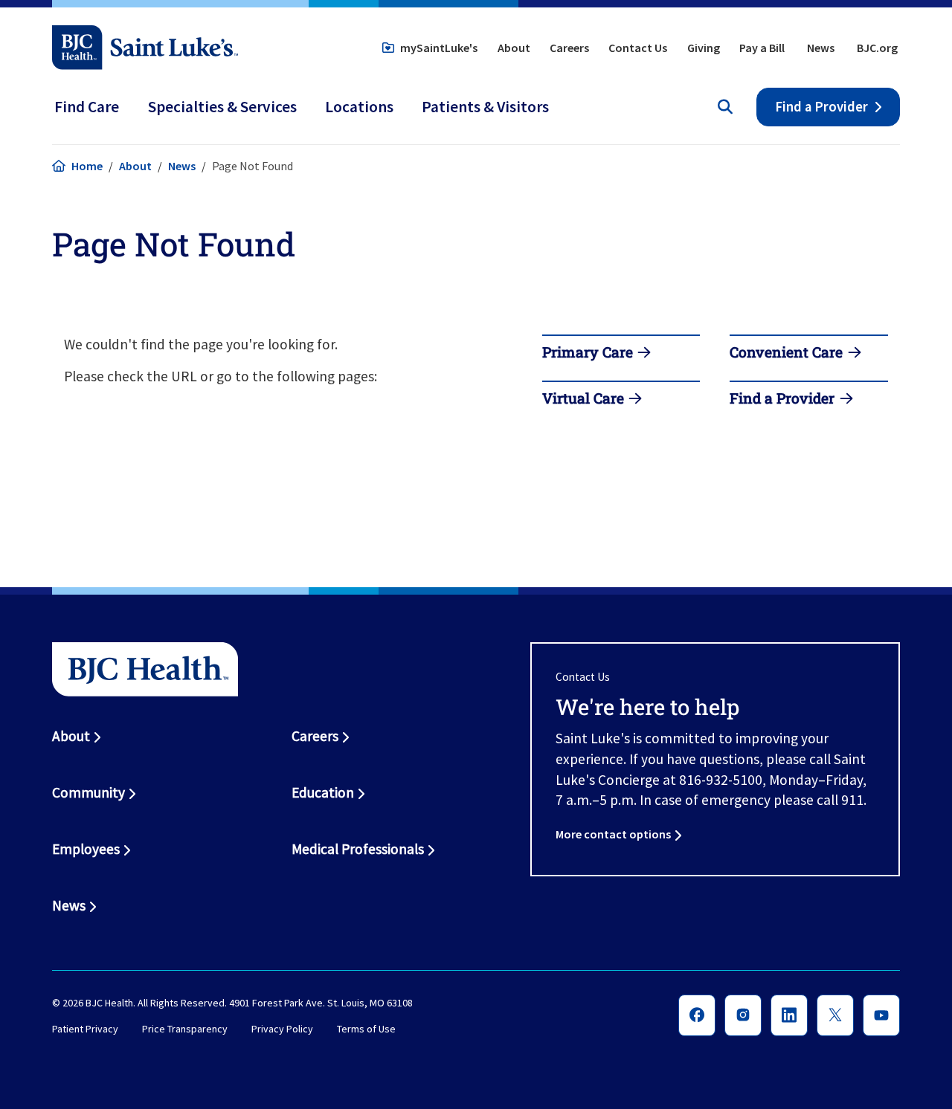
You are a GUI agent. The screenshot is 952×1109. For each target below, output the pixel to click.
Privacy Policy (282, 1029)
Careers (569, 47)
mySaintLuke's (438, 47)
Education (323, 792)
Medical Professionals (358, 849)
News (820, 47)
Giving (703, 47)
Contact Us (637, 47)
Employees (86, 849)
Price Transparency (185, 1029)
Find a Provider (821, 106)
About (514, 47)
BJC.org (877, 47)
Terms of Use (366, 1029)
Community (88, 792)
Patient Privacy (85, 1029)
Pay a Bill (762, 47)
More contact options (613, 834)
